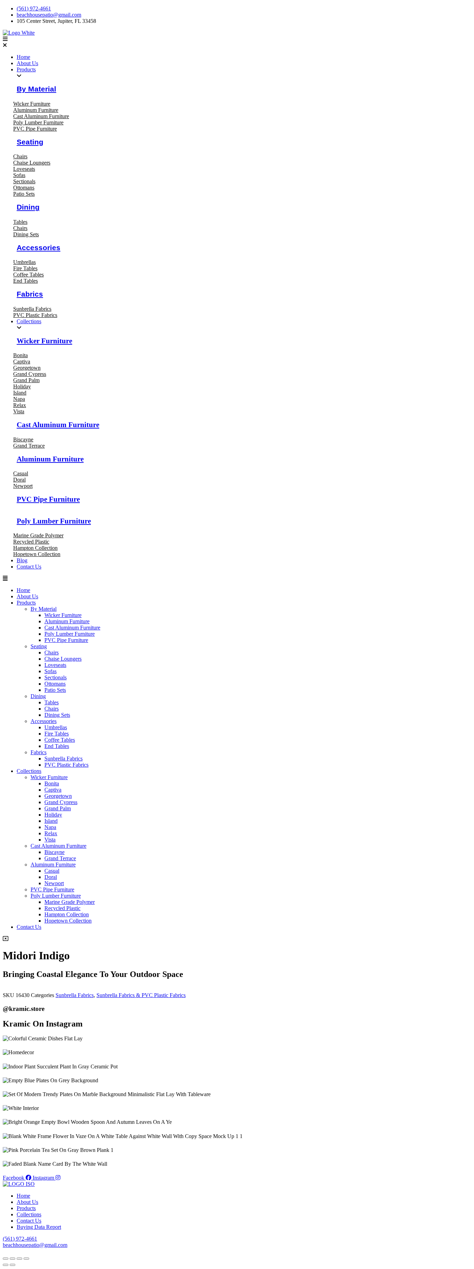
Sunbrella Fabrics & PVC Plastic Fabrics (141, 995)
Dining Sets (57, 715)
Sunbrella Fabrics (63, 758)
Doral (50, 877)
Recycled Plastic (62, 908)
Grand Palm (57, 808)
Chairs (51, 652)
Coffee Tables (59, 740)
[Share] (19, 1259)
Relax (50, 833)
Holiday (53, 815)
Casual (51, 871)
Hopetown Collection (68, 921)
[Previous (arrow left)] (5, 1265)
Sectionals (55, 677)
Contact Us (29, 927)
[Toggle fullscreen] (12, 1259)
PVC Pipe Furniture (48, 499)
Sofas (50, 671)
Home (23, 590)
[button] (237, 42)
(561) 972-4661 (20, 1239)
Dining (28, 207)
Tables (51, 702)
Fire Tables (56, 734)
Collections (29, 771)
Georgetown (58, 796)
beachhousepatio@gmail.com (35, 1245)
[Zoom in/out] (5, 1259)
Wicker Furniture (44, 341)
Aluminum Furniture (50, 459)
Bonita (51, 783)
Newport (54, 883)
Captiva (52, 790)
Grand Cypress (60, 802)
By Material (36, 89)
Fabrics (30, 294)
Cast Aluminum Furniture (58, 425)
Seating (30, 142)
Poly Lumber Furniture (54, 521)
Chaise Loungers (63, 659)
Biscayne (54, 852)
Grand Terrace (60, 858)
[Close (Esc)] (26, 1259)
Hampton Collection (66, 914)
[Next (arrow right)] (12, 1265)
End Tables (56, 746)
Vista (50, 840)
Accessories (38, 248)
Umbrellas (55, 727)
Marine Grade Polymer (69, 902)
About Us (27, 596)
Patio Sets (55, 690)
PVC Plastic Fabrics (66, 765)
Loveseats (55, 665)
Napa (50, 827)
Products (26, 603)
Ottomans (55, 684)
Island (51, 821)
